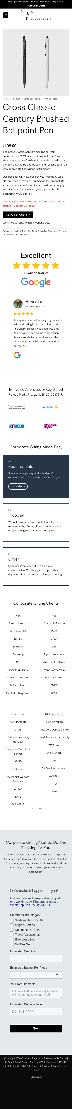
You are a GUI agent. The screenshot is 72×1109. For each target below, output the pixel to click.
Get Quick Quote (36, 5)
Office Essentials (31, 98)
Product (16, 98)
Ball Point (32, 231)
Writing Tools (50, 98)
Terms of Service (40, 1066)
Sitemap (36, 1070)
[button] (5, 15)
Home (6, 98)
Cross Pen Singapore (48, 231)
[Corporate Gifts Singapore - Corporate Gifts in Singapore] (36, 15)
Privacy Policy (58, 1066)
